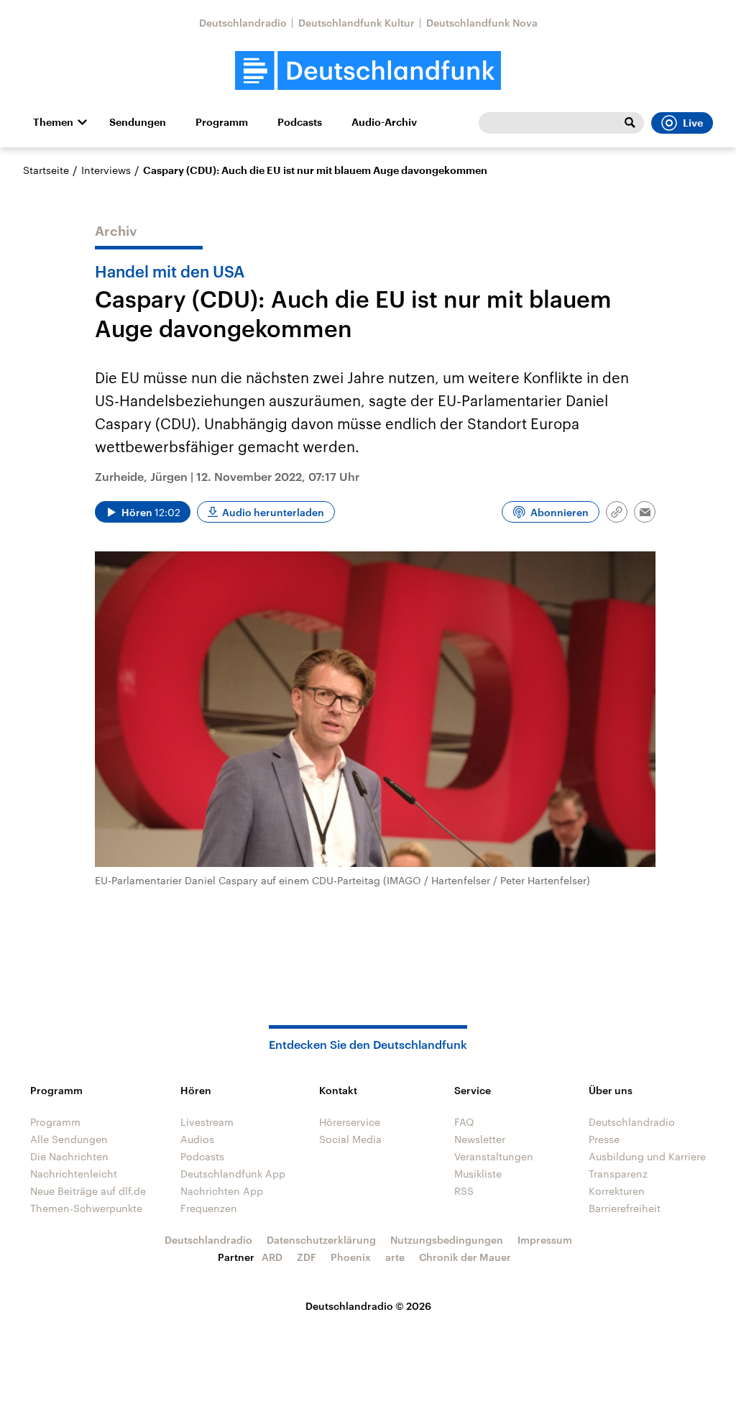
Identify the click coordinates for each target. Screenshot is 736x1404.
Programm (222, 122)
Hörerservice (349, 1122)
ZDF (306, 1257)
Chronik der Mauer (465, 1257)
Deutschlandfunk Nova (482, 23)
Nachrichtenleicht (73, 1173)
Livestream (207, 1122)
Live (693, 123)
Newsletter (479, 1139)
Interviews (106, 170)
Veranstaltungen (493, 1156)
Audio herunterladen (273, 512)
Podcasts (299, 122)
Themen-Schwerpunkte (86, 1208)
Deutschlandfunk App (232, 1173)
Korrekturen (617, 1191)
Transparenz (618, 1173)
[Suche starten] (629, 123)
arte (395, 1257)
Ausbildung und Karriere (647, 1156)
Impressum (545, 1240)
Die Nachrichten (69, 1156)
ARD (272, 1257)
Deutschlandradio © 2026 (368, 1306)
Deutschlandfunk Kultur (356, 23)
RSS (464, 1191)
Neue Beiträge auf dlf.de (88, 1191)
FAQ (464, 1122)
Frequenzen (208, 1208)
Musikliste (478, 1173)
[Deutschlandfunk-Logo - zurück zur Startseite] (368, 71)
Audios (197, 1139)
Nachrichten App (221, 1191)
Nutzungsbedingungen (446, 1240)
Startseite (46, 170)
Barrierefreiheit (625, 1208)
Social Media (350, 1139)
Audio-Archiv (384, 122)
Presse (604, 1139)
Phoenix (351, 1257)
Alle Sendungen (69, 1139)
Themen (53, 122)
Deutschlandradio (243, 23)
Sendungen (137, 122)
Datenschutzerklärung (321, 1240)
